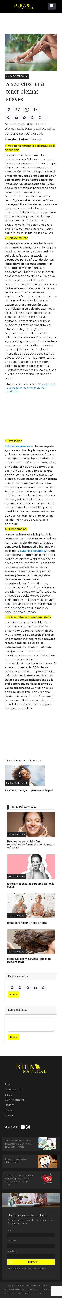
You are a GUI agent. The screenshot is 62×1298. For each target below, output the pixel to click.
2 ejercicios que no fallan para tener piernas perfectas (31, 387)
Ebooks (9, 1115)
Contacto (38, 1293)
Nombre (11, 1241)
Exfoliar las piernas (17, 446)
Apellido (11, 1251)
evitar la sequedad (32, 550)
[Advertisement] (30, 24)
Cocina (9, 1110)
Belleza (9, 1104)
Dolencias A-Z (13, 1089)
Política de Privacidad (15, 1289)
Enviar (13, 994)
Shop (8, 1084)
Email (10, 1230)
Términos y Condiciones (38, 1289)
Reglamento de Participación (18, 1293)
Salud (8, 1094)
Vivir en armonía (15, 1099)
